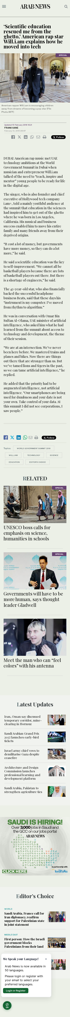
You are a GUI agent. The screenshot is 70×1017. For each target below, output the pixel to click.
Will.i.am (13, 455)
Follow (59, 137)
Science (54, 455)
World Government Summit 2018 (33, 448)
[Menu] (4, 6)
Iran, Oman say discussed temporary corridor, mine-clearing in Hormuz (23, 720)
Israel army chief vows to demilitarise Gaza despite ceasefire (21, 754)
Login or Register (15, 990)
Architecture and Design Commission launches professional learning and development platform (22, 772)
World (8, 909)
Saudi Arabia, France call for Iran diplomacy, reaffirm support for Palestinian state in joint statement (24, 918)
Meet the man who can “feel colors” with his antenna (32, 663)
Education (14, 462)
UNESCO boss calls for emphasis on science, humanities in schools (27, 533)
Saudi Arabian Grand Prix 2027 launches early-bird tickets (21, 737)
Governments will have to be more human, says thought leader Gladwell (33, 599)
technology (33, 455)
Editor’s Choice (37, 462)
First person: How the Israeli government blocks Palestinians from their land (24, 942)
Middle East (11, 934)
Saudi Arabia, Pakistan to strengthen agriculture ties (23, 790)
